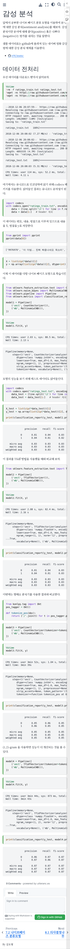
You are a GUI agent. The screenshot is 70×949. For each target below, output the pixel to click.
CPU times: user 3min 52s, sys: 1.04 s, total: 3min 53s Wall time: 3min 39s (36, 664)
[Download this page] (40, 5)
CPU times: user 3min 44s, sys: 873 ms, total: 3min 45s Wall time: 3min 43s (36, 797)
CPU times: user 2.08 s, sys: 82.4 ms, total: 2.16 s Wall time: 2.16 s (36, 511)
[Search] (59, 4)
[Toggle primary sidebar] (4, 4)
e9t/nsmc (18, 56)
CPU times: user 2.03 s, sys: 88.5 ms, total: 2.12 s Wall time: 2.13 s (36, 339)
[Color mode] (53, 4)
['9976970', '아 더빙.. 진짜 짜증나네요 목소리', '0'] (36, 249)
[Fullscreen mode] (47, 4)
